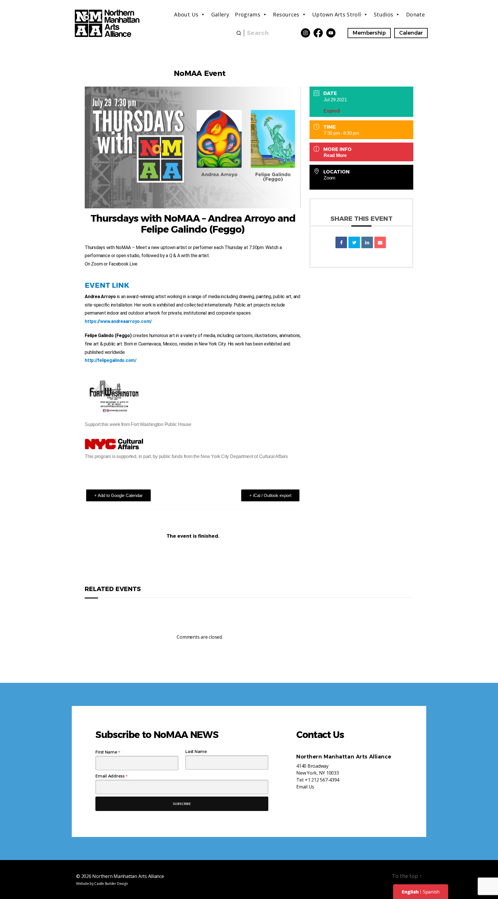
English (410, 892)
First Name (107, 752)
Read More (335, 155)
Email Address (111, 776)
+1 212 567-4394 (322, 780)
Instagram (305, 33)
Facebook (318, 33)
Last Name (196, 751)
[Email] (380, 242)
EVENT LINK (107, 285)
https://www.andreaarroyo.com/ (118, 321)
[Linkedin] (367, 242)
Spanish (431, 892)
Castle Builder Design (111, 883)
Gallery (220, 14)
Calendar (411, 33)
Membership (369, 33)
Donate (415, 14)
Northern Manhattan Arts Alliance (128, 876)
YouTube (330, 33)
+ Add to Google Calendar (118, 495)
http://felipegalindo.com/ (111, 360)
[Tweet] (354, 242)
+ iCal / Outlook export (270, 495)
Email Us (305, 787)
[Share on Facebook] (341, 242)
